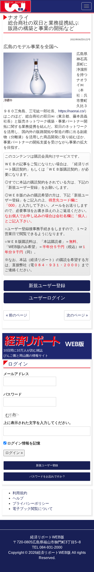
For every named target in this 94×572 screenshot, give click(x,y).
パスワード (12, 394)
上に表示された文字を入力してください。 (38, 423)
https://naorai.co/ (71, 111)
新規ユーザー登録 (47, 465)
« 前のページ (16, 315)
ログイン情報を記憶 (23, 443)
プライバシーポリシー (31, 503)
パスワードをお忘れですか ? (47, 476)
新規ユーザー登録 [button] (47, 285)
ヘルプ (18, 498)
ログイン (18, 363)
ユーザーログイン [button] (47, 297)
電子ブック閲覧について (33, 509)
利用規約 (20, 493)
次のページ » (77, 315)
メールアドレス (16, 374)
